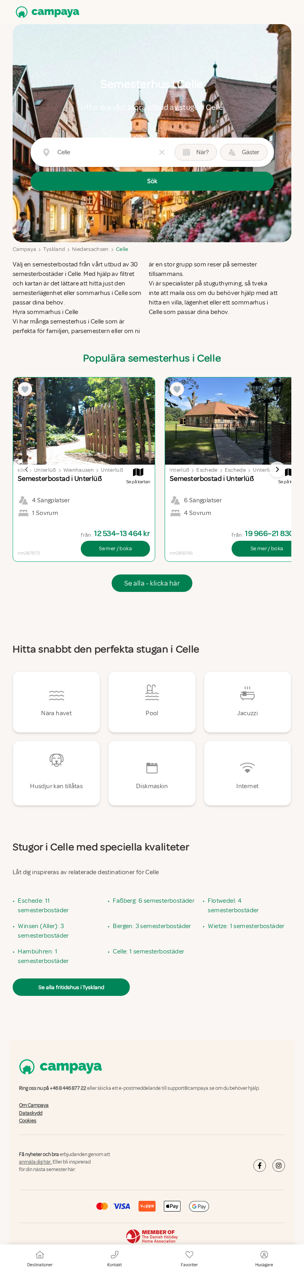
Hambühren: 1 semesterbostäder (43, 956)
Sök (152, 181)
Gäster (250, 152)
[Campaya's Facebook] (259, 1165)
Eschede (206, 470)
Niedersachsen (90, 249)
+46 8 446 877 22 (68, 1088)
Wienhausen (78, 470)
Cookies (27, 1121)
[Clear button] (162, 152)
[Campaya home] (46, 12)
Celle (122, 249)
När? (202, 152)
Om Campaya (34, 1106)
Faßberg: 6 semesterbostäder (153, 901)
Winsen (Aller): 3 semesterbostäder (43, 931)
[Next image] (277, 469)
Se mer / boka (115, 548)
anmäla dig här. (35, 1162)
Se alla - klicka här (152, 583)
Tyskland (54, 249)
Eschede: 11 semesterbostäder (43, 905)
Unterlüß (45, 470)
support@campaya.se (191, 1088)
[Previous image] (27, 469)
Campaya (24, 249)
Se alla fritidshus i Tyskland (71, 987)
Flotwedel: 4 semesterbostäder (233, 905)
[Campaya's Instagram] (278, 1165)
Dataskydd (30, 1113)
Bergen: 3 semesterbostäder (152, 926)
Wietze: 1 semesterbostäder (246, 926)
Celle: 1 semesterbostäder (148, 951)
